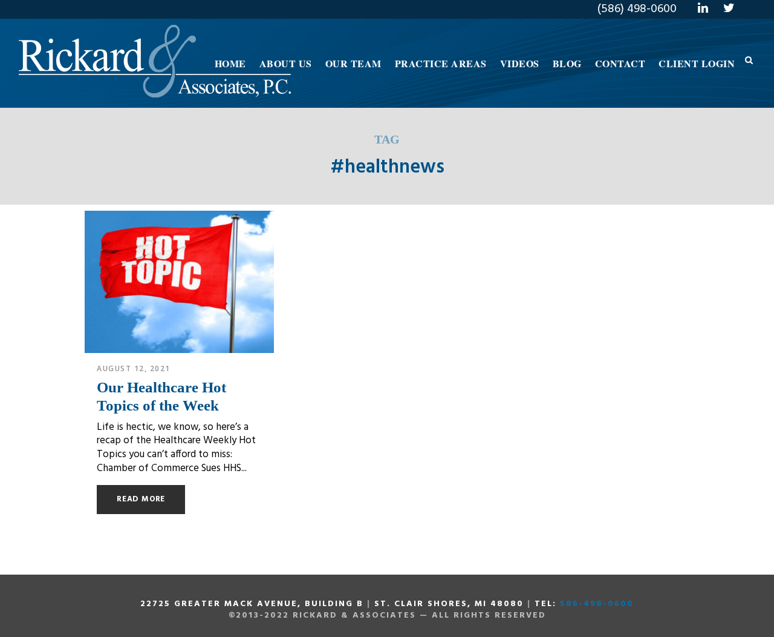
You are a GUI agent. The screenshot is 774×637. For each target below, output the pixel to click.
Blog (567, 63)
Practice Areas (441, 63)
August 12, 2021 (134, 368)
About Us (285, 63)
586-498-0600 (597, 604)
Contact (620, 63)
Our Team (353, 63)
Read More (141, 499)
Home (230, 63)
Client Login (697, 63)
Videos (519, 63)
